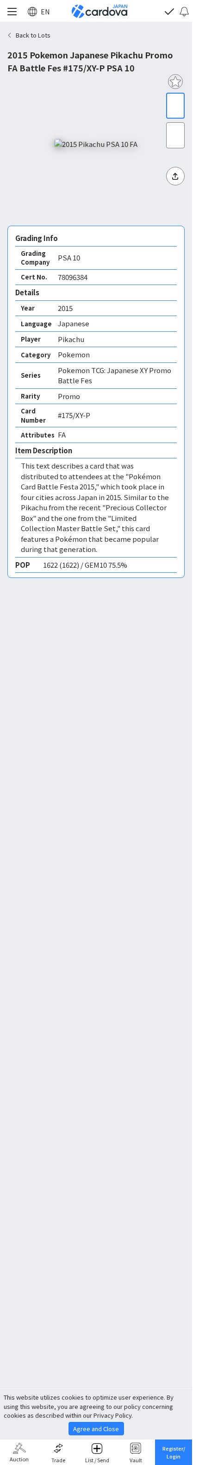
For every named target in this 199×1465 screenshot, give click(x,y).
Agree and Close (96, 1428)
